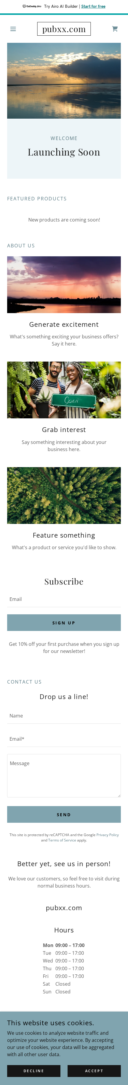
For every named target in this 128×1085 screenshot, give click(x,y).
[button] (15, 29)
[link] (64, 29)
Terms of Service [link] (62, 840)
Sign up (64, 623)
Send (64, 814)
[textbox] (64, 599)
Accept (94, 1070)
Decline (34, 1070)
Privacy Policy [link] (107, 834)
